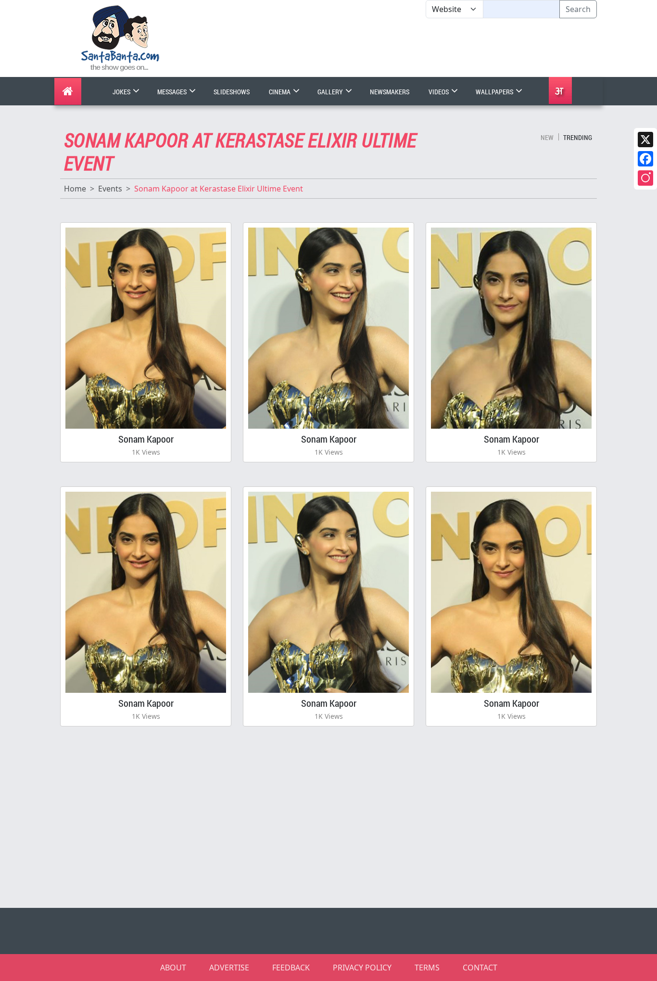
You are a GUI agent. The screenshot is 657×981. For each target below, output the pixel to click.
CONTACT (480, 967)
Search (578, 9)
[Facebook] (645, 158)
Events (110, 188)
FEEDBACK (291, 967)
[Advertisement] (426, 47)
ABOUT (173, 967)
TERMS (427, 967)
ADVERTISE (229, 967)
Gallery (330, 91)
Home (75, 188)
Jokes (122, 91)
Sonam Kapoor (146, 439)
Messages (172, 91)
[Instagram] (645, 178)
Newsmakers (389, 91)
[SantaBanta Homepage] (120, 37)
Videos (439, 91)
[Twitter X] (645, 139)
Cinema (280, 91)
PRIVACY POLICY (362, 967)
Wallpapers (495, 91)
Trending (577, 137)
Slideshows (232, 91)
